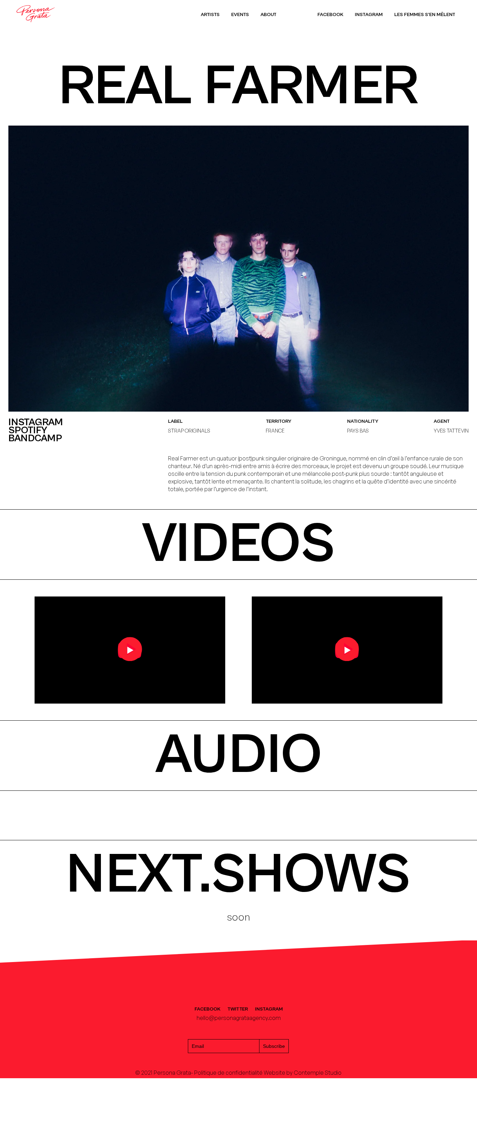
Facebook (330, 14)
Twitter (237, 1009)
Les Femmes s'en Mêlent (424, 14)
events (240, 14)
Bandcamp (35, 439)
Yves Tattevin (451, 431)
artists (210, 14)
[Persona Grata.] (35, 25)
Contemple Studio (318, 1072)
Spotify (27, 431)
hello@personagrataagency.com (239, 1017)
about (268, 14)
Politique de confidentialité (228, 1072)
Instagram (369, 14)
